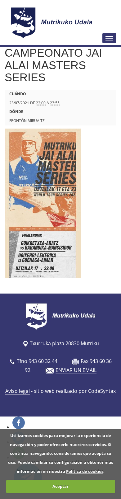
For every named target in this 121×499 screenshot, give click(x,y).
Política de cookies (84, 471)
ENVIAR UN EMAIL (76, 370)
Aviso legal (17, 391)
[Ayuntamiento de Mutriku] (52, 22)
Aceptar (60, 486)
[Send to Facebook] (18, 427)
